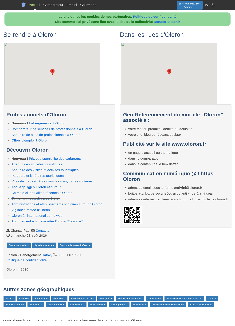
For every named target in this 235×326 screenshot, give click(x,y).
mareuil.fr (24, 298)
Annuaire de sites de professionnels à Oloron (46, 135)
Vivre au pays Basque (201, 304)
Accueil (34, 5)
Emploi (72, 5)
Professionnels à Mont (82, 298)
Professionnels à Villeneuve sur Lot (184, 298)
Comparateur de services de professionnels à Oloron (52, 129)
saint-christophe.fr (15, 304)
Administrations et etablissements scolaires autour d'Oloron (57, 204)
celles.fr (9, 298)
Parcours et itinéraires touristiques (38, 175)
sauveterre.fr (154, 298)
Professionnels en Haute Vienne (168, 304)
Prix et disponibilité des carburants (55, 158)
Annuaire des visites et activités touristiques (45, 170)
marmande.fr (41, 298)
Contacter (43, 230)
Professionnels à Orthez (130, 298)
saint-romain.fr (77, 304)
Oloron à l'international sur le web (37, 215)
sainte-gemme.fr (119, 304)
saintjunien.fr (139, 304)
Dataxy (47, 255)
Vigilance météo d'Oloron (31, 210)
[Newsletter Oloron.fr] (206, 5)
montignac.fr (105, 298)
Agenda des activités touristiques (37, 164)
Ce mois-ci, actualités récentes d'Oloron (42, 193)
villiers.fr (212, 298)
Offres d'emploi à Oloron (30, 140)
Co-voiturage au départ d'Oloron (36, 198)
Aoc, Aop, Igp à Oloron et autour (36, 187)
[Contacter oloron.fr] (212, 5)
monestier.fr (59, 298)
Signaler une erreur (44, 245)
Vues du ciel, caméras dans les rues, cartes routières (52, 181)
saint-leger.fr (36, 304)
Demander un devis (19, 245)
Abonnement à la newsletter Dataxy (47, 221)
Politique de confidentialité (154, 16)
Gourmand (88, 5)
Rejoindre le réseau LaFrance (75, 245)
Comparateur (53, 5)
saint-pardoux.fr (56, 304)
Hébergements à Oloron (47, 123)
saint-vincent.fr (97, 304)
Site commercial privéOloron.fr (190, 5)
